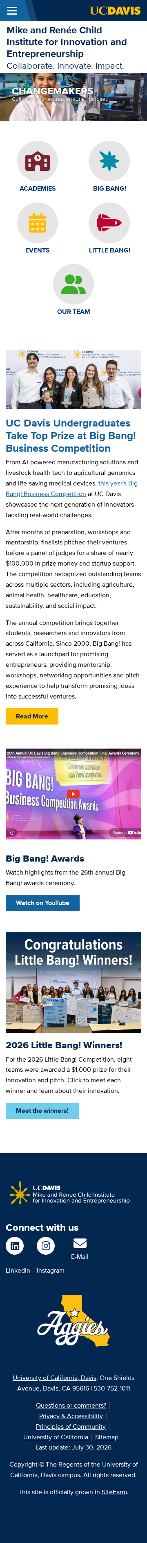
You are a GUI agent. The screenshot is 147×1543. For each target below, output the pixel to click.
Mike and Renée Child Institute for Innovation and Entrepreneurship (67, 42)
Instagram (51, 1270)
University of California (55, 1437)
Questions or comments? (71, 1405)
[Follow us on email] (80, 1246)
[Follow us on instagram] (51, 1246)
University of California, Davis (54, 1377)
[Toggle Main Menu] (12, 10)
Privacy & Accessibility (71, 1416)
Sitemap (106, 1437)
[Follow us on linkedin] (18, 1246)
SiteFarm (114, 1492)
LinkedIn (18, 1270)
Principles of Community (71, 1426)
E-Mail (80, 1256)
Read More (32, 716)
